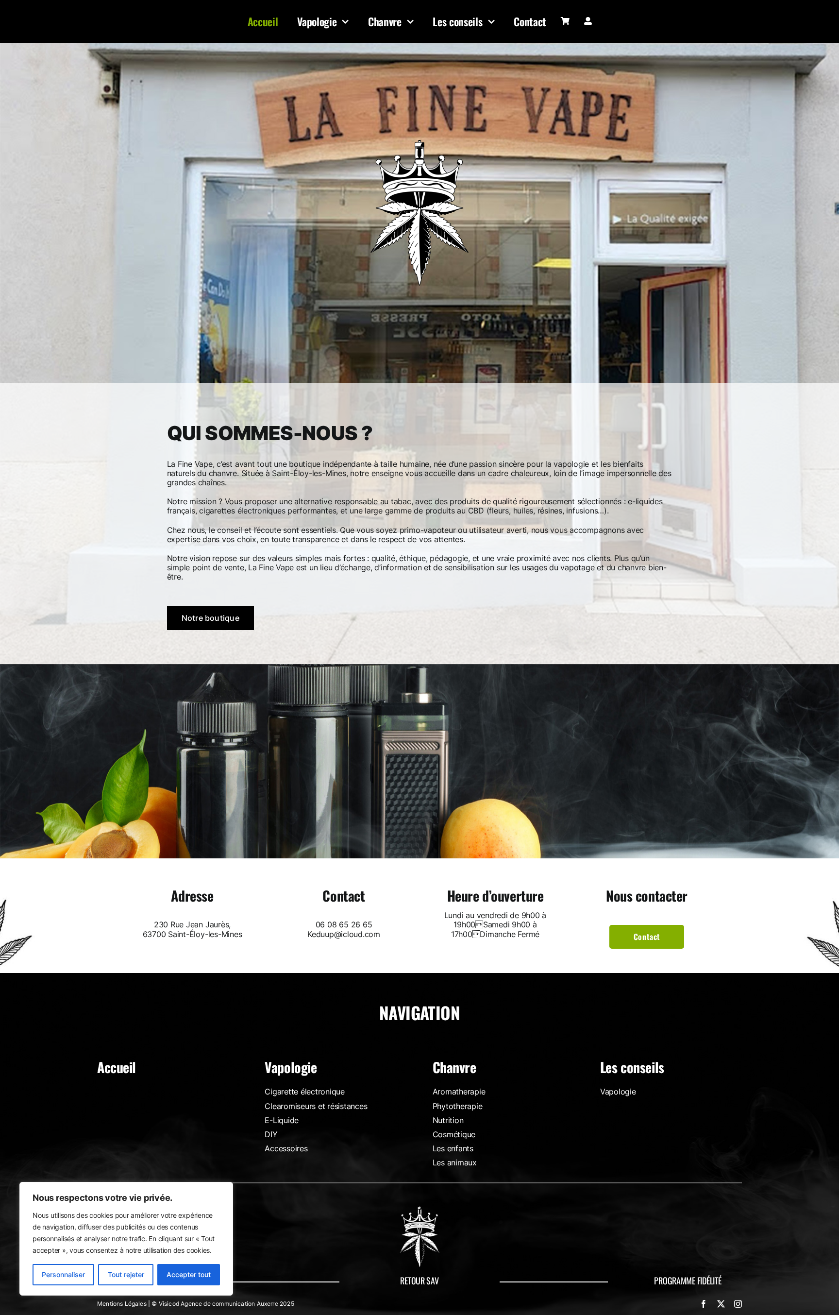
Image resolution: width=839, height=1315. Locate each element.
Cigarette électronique (305, 1091)
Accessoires (286, 1148)
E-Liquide (282, 1120)
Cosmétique (454, 1134)
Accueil (116, 1067)
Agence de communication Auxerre (229, 1303)
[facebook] (703, 1304)
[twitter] (721, 1304)
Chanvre (454, 1067)
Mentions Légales (122, 1303)
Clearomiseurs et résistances (316, 1106)
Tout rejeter (126, 1274)
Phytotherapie (458, 1106)
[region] (126, 1239)
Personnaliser (63, 1274)
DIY (271, 1134)
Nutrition (448, 1120)
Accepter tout (189, 1274)
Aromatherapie (459, 1091)
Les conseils (632, 1067)
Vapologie (291, 1067)
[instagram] (738, 1304)
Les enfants (453, 1148)
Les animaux (455, 1162)
